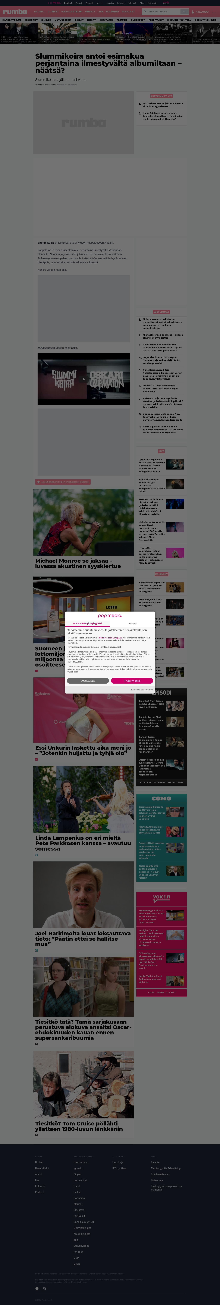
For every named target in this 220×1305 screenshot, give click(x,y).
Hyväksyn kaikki (132, 680)
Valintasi (132, 623)
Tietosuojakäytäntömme (142, 689)
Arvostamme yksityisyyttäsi (87, 623)
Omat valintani (88, 680)
